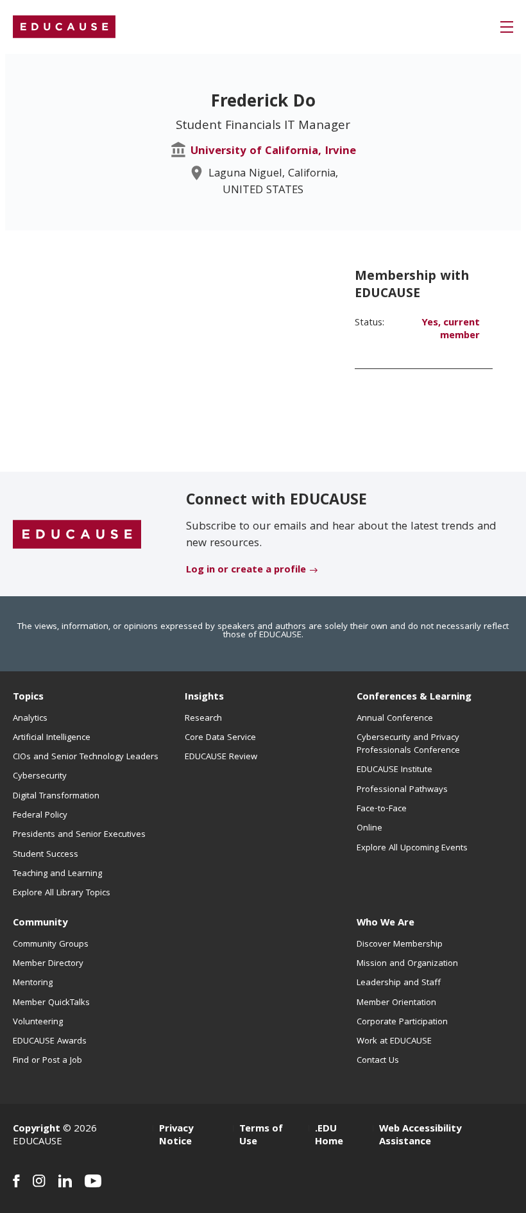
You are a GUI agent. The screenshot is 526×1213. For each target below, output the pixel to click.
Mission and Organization (407, 964)
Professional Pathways (402, 790)
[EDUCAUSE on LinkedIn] (65, 1180)
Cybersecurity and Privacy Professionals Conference (408, 744)
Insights (204, 697)
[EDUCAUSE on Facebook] (16, 1180)
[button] (507, 27)
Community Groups (51, 945)
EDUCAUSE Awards (50, 1042)
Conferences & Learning (414, 697)
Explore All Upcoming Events (412, 848)
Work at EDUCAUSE (394, 1042)
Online (369, 829)
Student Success (45, 855)
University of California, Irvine (273, 151)
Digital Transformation (56, 796)
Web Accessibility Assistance (420, 1136)
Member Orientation (396, 1003)
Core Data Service (220, 738)
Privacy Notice (176, 1136)
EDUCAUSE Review (221, 757)
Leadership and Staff (399, 983)
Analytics (30, 719)
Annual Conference (395, 719)
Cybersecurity (40, 777)
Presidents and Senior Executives (79, 835)
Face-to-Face (382, 809)
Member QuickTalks (51, 1003)
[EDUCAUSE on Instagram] (39, 1180)
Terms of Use (261, 1136)
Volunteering (38, 1022)
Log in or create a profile (246, 570)
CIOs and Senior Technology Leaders (85, 757)
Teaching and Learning (57, 874)
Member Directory (48, 964)
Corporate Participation (402, 1022)
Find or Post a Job (47, 1061)
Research (203, 719)
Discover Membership (400, 945)
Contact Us (378, 1061)
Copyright (36, 1129)
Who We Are (385, 923)
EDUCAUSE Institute (394, 770)
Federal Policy (40, 816)
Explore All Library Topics (61, 893)
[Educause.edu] (77, 534)
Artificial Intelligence (51, 738)
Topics (28, 697)
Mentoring (33, 983)
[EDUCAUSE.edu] (64, 27)
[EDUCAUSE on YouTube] (93, 1180)
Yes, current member (450, 330)
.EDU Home (329, 1136)
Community (40, 923)
